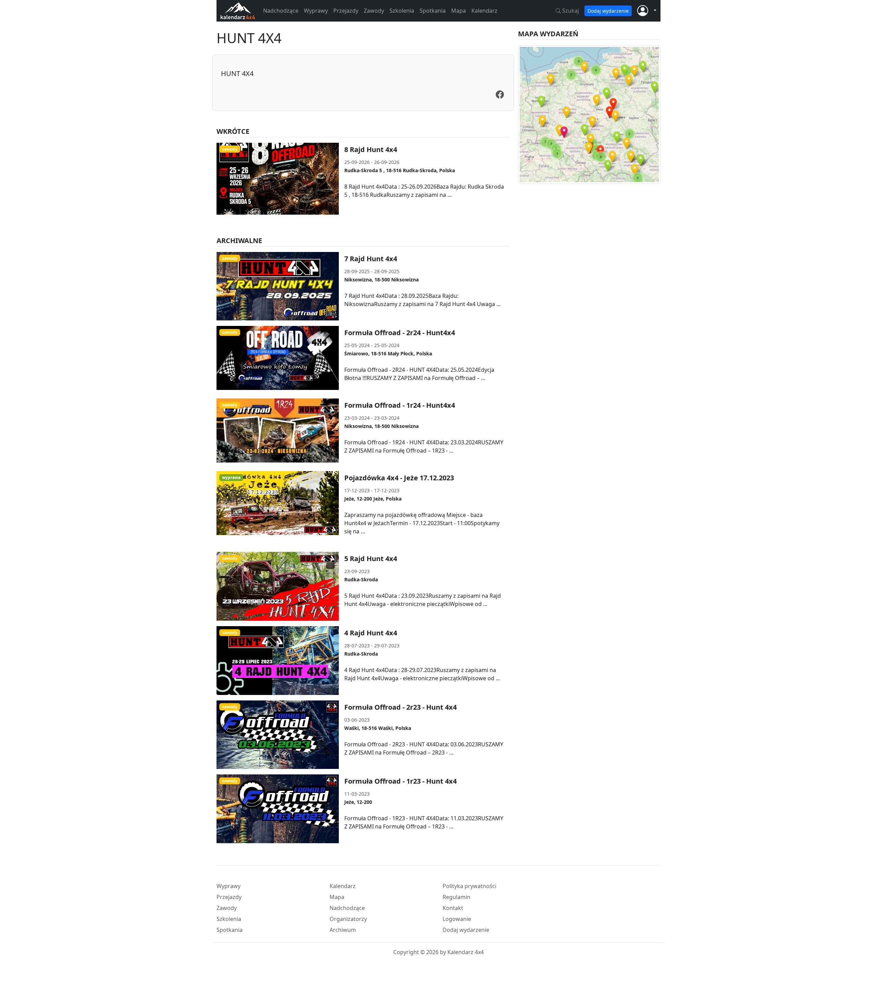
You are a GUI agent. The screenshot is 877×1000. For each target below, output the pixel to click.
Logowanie (457, 919)
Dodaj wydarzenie (608, 11)
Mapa (458, 10)
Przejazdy (345, 10)
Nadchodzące (280, 10)
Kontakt (453, 908)
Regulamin (456, 897)
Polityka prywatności (469, 886)
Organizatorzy (348, 919)
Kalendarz (484, 10)
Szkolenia (402, 10)
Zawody (374, 10)
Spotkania (433, 10)
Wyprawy (316, 10)
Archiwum (343, 930)
